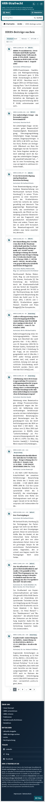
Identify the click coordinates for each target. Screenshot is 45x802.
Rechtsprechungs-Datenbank (12, 778)
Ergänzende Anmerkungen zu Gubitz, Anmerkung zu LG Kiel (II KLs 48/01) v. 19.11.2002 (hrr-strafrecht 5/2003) (25, 642)
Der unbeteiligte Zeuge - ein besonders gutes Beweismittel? (25, 117)
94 (30, 689)
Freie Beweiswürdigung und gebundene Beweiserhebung (24, 178)
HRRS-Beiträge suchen (11, 734)
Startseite (10, 24)
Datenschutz (26, 794)
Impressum (17, 794)
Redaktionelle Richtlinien (12, 720)
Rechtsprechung (9, 740)
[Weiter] (34, 689)
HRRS (13, 776)
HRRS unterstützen (10, 711)
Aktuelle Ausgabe (9, 731)
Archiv (19, 24)
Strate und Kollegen (9, 769)
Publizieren (7, 717)
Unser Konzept (8, 708)
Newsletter (32, 776)
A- (38, 4)
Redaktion (7, 723)
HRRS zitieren (8, 714)
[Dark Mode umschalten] (33, 4)
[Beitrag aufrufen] (9, 49)
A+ (41, 4)
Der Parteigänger (21, 515)
